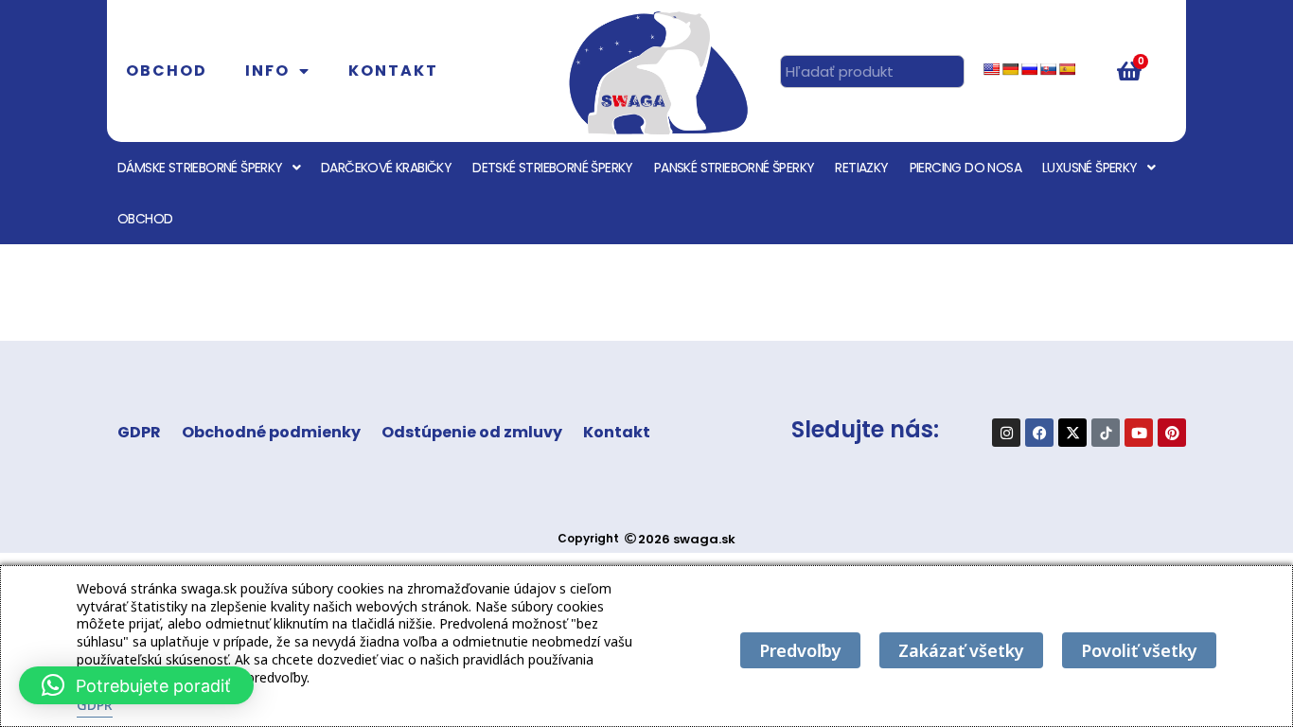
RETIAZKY (861, 167)
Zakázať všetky (961, 650)
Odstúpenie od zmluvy (471, 432)
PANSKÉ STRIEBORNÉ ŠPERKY (734, 167)
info (267, 70)
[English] (991, 69)
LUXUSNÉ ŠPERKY (1090, 167)
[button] (136, 685)
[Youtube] (1139, 432)
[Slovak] (1047, 69)
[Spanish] (1066, 69)
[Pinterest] (1172, 432)
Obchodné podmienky (271, 432)
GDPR (139, 432)
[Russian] (1028, 69)
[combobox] (872, 71)
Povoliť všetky (1139, 650)
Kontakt (393, 70)
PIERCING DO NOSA (965, 167)
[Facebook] (1039, 432)
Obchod (166, 70)
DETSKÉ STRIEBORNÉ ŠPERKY (552, 167)
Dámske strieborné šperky (200, 167)
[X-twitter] (1072, 432)
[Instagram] (1006, 432)
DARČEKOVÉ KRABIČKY (386, 167)
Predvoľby (800, 650)
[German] (1009, 69)
